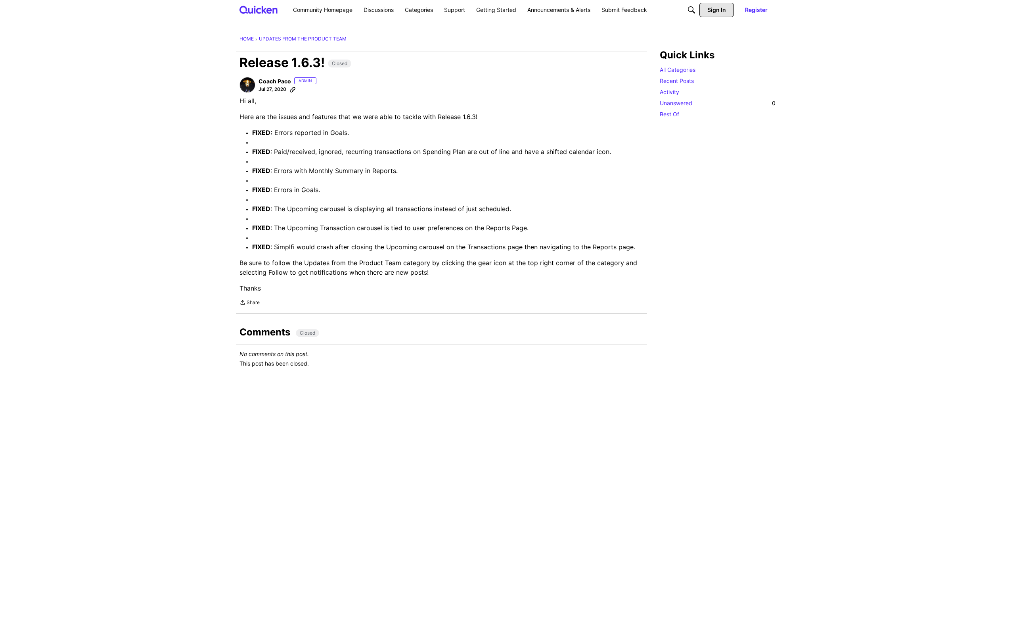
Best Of (669, 114)
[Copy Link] (292, 89)
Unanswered (718, 103)
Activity (669, 92)
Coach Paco (275, 81)
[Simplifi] (258, 9)
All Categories (677, 69)
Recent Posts (677, 80)
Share (249, 303)
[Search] (691, 10)
